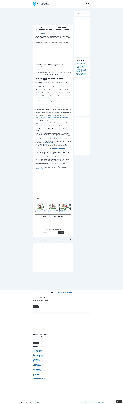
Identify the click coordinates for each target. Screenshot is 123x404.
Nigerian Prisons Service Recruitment (40, 352)
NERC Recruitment (36, 360)
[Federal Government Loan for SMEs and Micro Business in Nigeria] (52, 207)
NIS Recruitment (36, 359)
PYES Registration (36, 371)
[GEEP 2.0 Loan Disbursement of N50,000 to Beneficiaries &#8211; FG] (65, 207)
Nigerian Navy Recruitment (38, 357)
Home (54, 1)
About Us (82, 402)
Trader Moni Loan (36, 373)
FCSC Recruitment (36, 369)
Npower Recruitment (37, 365)
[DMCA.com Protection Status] (35, 309)
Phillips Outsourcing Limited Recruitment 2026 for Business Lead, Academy (81, 70)
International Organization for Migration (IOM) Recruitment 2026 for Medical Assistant (82, 66)
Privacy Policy (93, 402)
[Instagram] (88, 3)
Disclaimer (98, 402)
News (57, 1)
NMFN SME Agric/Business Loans (39, 378)
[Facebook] (86, 3)
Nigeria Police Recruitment (38, 355)
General (54, 5)
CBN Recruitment (36, 361)
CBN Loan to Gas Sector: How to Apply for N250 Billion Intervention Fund (56, 107)
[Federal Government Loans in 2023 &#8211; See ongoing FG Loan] (40, 207)
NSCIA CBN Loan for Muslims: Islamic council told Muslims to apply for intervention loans (52, 117)
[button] (72, 2)
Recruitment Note (42, 3)
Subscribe (61, 232)
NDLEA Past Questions (37, 351)
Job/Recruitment (63, 1)
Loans (81, 1)
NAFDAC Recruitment (37, 364)
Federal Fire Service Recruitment (39, 370)
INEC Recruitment (36, 374)
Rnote (40, 402)
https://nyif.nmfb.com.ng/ (40, 168)
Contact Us (87, 402)
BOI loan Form (35, 375)
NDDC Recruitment (36, 366)
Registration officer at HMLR (81, 63)
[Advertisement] (53, 18)
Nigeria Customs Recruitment (38, 356)
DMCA (103, 402)
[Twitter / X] (87, 4)
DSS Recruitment (36, 368)
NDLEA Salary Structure (37, 350)
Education (76, 1)
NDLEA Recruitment (36, 349)
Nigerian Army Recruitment (38, 354)
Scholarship (70, 1)
